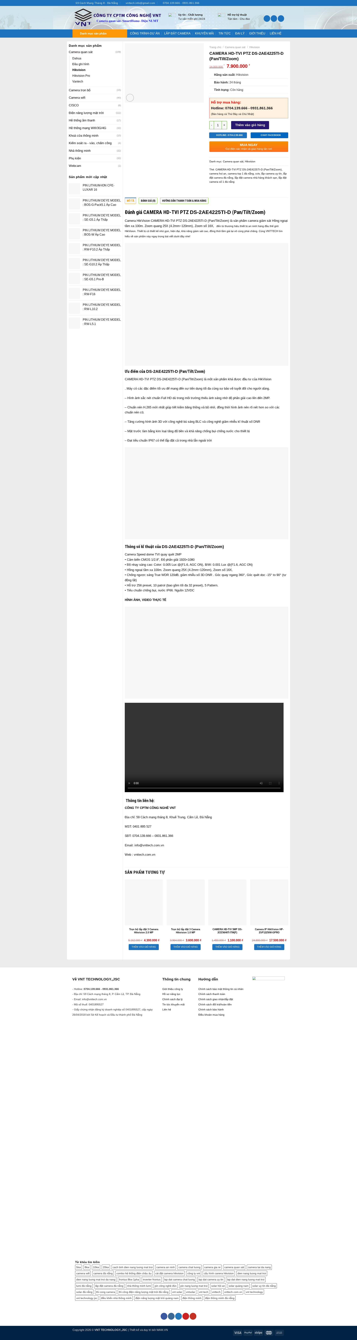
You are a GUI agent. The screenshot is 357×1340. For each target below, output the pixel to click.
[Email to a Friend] (227, 191)
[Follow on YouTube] (282, 2)
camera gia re (212, 1267)
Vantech (77, 81)
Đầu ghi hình (80, 64)
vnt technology (254, 1291)
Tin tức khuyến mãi (173, 1004)
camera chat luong (189, 1267)
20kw (106, 1267)
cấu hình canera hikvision (219, 1273)
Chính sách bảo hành (211, 1009)
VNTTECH (272, 231)
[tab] (130, 202)
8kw (87, 1267)
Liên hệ (166, 1009)
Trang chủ (215, 47)
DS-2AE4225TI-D (210, 212)
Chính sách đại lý (172, 999)
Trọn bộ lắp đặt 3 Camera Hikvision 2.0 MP (143, 931)
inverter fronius (151, 1279)
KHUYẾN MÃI (204, 33)
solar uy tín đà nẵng (264, 1285)
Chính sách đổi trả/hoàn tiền (215, 1004)
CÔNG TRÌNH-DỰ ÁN (145, 33)
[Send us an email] (278, 2)
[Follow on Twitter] (275, 2)
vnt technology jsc (86, 1298)
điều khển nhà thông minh (116, 1298)
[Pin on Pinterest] (234, 191)
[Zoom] (130, 98)
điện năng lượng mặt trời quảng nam (157, 1298)
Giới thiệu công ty (172, 988)
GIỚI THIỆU (257, 33)
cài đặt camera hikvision (169, 1273)
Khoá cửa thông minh (83, 135)
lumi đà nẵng (83, 1285)
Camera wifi (77, 97)
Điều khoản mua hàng (211, 1014)
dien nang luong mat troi (251, 1273)
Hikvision (79, 70)
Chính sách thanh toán (211, 994)
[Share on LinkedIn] (242, 191)
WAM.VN (162, 1329)
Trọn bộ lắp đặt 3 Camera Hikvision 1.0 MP (185, 931)
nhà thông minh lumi (139, 1285)
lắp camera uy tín (271, 173)
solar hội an (218, 1285)
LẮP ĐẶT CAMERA (177, 33)
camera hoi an (217, 173)
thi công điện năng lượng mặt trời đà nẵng (143, 1291)
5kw (78, 1267)
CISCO (74, 105)
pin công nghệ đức (166, 1285)
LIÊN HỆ (276, 33)
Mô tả (130, 200)
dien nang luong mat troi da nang (95, 1279)
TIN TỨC (224, 33)
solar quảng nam (239, 1285)
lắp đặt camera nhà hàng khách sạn (256, 177)
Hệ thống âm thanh (82, 120)
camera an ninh (165, 1267)
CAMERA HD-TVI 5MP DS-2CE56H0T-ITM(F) (227, 931)
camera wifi (83, 1273)
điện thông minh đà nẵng (219, 1298)
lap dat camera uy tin (211, 1279)
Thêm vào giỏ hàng (250, 125)
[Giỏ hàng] (281, 18)
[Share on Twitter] (220, 191)
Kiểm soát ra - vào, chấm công (90, 143)
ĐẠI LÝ (240, 33)
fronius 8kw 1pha (129, 1279)
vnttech (216, 1291)
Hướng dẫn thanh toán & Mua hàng (184, 200)
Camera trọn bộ (79, 90)
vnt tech (203, 1291)
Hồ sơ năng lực (171, 994)
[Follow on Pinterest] (185, 1316)
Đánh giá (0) (148, 200)
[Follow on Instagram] (271, 2)
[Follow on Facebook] (267, 2)
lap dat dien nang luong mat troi (245, 1279)
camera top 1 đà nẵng (241, 173)
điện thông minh (191, 1298)
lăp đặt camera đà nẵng (109, 1285)
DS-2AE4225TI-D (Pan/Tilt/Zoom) (193, 546)
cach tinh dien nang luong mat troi (133, 1267)
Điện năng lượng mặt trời (86, 113)
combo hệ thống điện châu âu (134, 1273)
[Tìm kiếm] (267, 18)
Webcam (75, 166)
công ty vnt (193, 1273)
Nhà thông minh (80, 151)
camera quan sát (234, 1267)
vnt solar (177, 1291)
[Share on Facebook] (213, 191)
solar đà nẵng (84, 1291)
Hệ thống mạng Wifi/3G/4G (87, 128)
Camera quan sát (81, 52)
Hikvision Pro (81, 75)
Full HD (167, 398)
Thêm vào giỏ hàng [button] (144, 947)
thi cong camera (105, 1291)
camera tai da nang (259, 1267)
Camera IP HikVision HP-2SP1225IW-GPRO (269, 931)
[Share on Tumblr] (249, 191)
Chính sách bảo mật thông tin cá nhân (220, 988)
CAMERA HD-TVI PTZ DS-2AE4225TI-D (179, 221)
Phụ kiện (75, 158)
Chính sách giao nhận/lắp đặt (215, 999)
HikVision (130, 231)
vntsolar (190, 1291)
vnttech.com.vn (233, 1291)
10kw (96, 1267)
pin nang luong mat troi (194, 1285)
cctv (257, 173)
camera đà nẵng (103, 1273)
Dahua (76, 58)
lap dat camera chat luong (179, 1279)
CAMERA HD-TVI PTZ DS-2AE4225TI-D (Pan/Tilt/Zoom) (249, 169)
